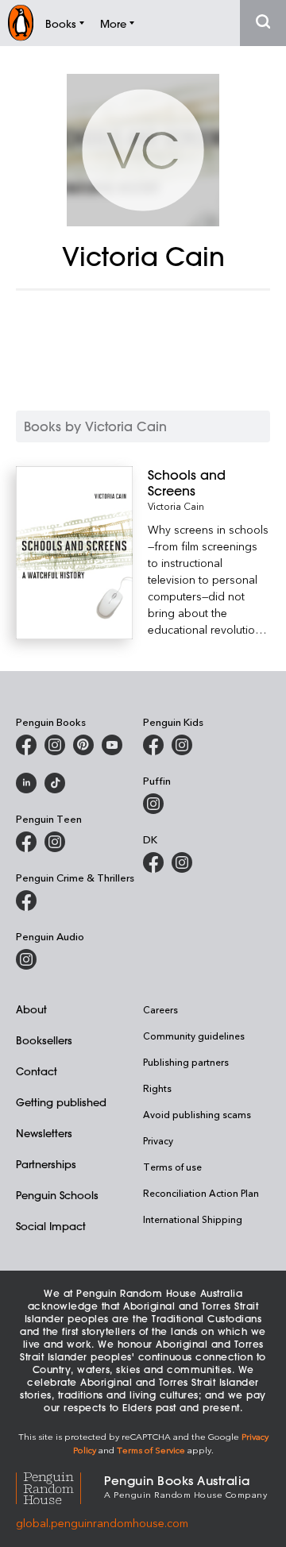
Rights (157, 1088)
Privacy (158, 1140)
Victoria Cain (176, 506)
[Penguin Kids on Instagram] (182, 745)
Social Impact (51, 1226)
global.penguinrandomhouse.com (102, 1522)
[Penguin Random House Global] (60, 1486)
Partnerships (46, 1164)
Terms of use (172, 1166)
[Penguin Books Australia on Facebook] (26, 745)
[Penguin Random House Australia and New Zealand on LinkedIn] (26, 783)
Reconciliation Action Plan (201, 1193)
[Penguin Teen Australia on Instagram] (54, 841)
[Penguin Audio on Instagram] (26, 959)
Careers (160, 1009)
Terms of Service (151, 1449)
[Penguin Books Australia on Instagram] (54, 745)
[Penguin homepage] (20, 23)
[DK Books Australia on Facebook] (153, 862)
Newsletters (44, 1133)
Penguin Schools (57, 1195)
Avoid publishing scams (197, 1114)
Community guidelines (194, 1035)
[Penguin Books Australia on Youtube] (112, 745)
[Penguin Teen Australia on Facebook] (26, 841)
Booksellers (44, 1040)
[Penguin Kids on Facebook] (153, 745)
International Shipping (192, 1219)
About (31, 1009)
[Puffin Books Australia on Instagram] (153, 803)
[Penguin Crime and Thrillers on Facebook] (26, 900)
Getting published (61, 1102)
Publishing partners (186, 1062)
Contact (36, 1071)
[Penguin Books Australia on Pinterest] (83, 745)
